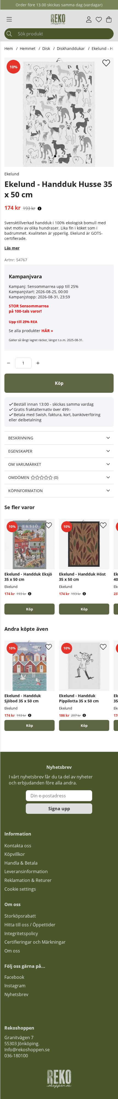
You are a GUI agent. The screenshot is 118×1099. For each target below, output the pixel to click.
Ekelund (11, 173)
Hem (8, 48)
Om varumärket (24, 464)
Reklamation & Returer (28, 880)
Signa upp (59, 809)
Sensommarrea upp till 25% (52, 286)
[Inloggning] (89, 19)
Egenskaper (20, 451)
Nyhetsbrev (16, 994)
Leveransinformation (26, 871)
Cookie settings (20, 889)
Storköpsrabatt (20, 916)
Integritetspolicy (21, 933)
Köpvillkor (14, 854)
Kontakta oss (17, 846)
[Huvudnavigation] (9, 19)
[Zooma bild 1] (59, 112)
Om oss (12, 951)
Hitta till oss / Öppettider (29, 925)
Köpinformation (25, 490)
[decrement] (8, 363)
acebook (15, 977)
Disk (46, 48)
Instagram (15, 986)
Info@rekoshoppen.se (27, 1050)
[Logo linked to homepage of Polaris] (57, 19)
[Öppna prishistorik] (39, 208)
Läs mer (11, 248)
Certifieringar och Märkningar (35, 942)
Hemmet (27, 48)
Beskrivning (20, 438)
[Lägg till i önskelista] (106, 63)
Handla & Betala (21, 863)
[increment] (38, 363)
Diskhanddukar (71, 48)
